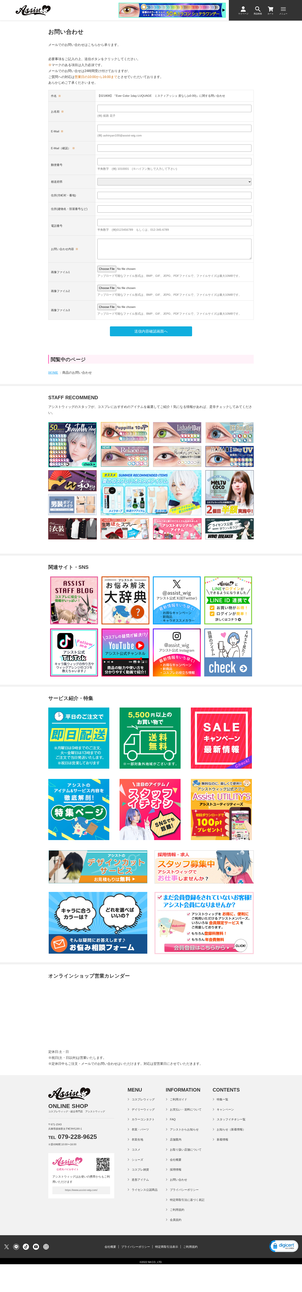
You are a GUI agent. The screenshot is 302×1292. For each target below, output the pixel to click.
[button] (283, 1246)
